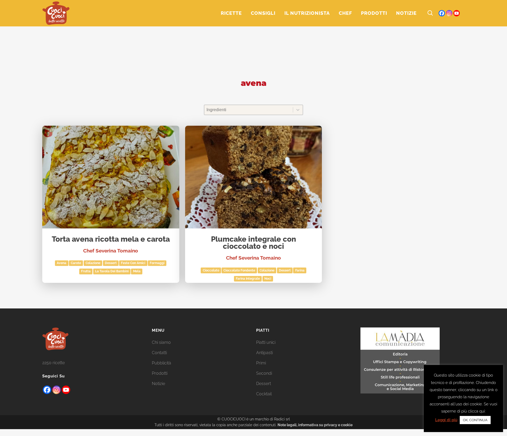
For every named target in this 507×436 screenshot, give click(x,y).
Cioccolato (211, 270)
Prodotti (159, 373)
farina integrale (248, 278)
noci (267, 278)
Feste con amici (133, 263)
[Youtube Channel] (456, 13)
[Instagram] (449, 13)
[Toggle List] (298, 110)
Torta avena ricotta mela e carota (111, 239)
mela (136, 271)
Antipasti (264, 352)
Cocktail (264, 393)
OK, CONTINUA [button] (475, 420)
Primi (261, 362)
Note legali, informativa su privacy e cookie (315, 425)
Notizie (158, 383)
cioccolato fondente (239, 270)
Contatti (159, 352)
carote (76, 263)
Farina (299, 270)
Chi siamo (161, 342)
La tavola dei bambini (112, 271)
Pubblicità (161, 362)
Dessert (111, 263)
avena (61, 263)
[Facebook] (442, 13)
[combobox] (248, 110)
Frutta (86, 271)
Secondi (264, 373)
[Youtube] (66, 390)
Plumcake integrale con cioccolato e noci (253, 243)
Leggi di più (446, 420)
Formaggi (157, 263)
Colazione (93, 263)
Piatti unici (265, 342)
